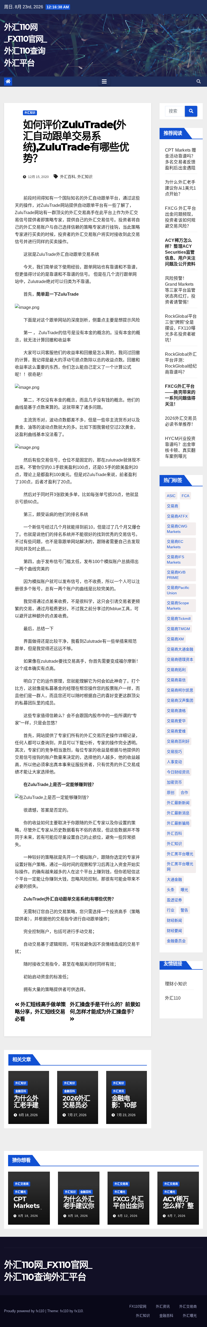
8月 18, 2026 (28, 1215)
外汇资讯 (118, 1091)
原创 (170, 792)
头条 (170, 890)
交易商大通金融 (180, 649)
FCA (185, 496)
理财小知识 (176, 984)
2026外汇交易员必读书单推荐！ (76, 1108)
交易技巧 (174, 751)
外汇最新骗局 (178, 823)
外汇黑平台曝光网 (180, 866)
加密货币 (174, 782)
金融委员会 (176, 941)
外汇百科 (67, 176)
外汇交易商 (22, 1183)
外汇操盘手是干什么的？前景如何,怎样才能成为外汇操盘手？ (105, 1008)
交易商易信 (176, 680)
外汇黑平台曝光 (180, 854)
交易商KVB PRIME (176, 575)
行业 (170, 910)
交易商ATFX (177, 516)
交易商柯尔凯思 (180, 690)
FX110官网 (137, 1306)
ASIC (171, 496)
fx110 (78, 1311)
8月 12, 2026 (127, 1215)
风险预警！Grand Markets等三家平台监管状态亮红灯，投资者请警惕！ (180, 290)
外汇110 (173, 998)
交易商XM (175, 639)
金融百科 (20, 1091)
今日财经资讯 (178, 772)
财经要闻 (174, 930)
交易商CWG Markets (177, 529)
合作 (184, 792)
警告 (184, 910)
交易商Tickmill (179, 618)
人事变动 (174, 762)
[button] (198, 81)
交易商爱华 (176, 721)
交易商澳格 (176, 710)
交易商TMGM (178, 629)
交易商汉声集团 (180, 700)
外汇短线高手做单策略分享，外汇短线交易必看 (40, 1012)
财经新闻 (174, 920)
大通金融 (174, 879)
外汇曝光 (20, 1191)
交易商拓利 (176, 670)
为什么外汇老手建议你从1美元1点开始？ (180, 188)
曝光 (184, 890)
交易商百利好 (178, 741)
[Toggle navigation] (104, 82)
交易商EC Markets (175, 544)
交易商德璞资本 (180, 659)
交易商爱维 (176, 731)
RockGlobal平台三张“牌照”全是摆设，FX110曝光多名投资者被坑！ (181, 328)
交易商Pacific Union (178, 590)
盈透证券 (174, 900)
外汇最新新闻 (178, 803)
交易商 (172, 506)
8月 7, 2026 (176, 1215)
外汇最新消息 (178, 813)
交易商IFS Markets (175, 559)
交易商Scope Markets (178, 605)
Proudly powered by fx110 (24, 1311)
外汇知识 (30, 112)
